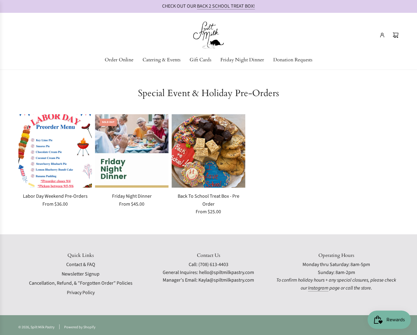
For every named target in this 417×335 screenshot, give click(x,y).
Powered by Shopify (80, 327)
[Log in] (382, 35)
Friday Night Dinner (132, 196)
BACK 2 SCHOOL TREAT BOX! (226, 6)
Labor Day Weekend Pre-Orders (55, 196)
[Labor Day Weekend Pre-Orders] (55, 151)
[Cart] (395, 35)
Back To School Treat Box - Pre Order (208, 200)
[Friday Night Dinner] (132, 151)
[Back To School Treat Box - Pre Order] (208, 151)
